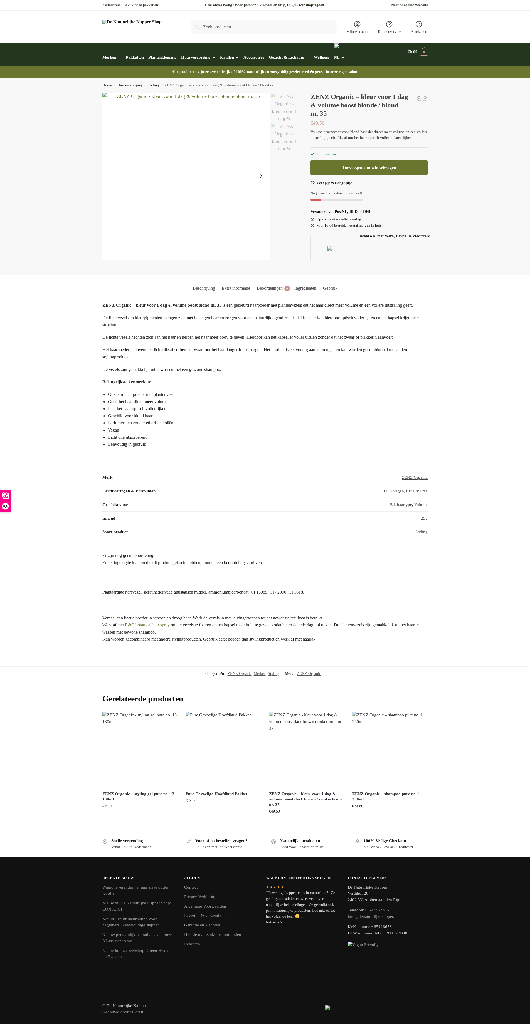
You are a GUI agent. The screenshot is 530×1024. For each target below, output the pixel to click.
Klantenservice (389, 31)
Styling (153, 85)
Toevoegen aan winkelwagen (369, 167)
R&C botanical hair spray (147, 625)
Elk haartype (401, 504)
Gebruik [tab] (330, 288)
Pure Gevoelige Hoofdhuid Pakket (216, 794)
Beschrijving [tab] (204, 288)
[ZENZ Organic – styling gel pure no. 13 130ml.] (140, 749)
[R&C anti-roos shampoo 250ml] (425, 98)
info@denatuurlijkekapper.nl (373, 916)
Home (107, 85)
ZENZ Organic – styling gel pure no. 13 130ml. (138, 797)
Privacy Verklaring (200, 896)
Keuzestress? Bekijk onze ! (130, 5)
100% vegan (393, 491)
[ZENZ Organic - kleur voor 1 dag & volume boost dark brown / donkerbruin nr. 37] (419, 98)
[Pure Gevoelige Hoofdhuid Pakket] (223, 749)
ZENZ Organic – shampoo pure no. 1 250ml (386, 797)
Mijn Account (357, 31)
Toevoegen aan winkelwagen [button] (139, 818)
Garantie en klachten (202, 925)
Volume (421, 504)
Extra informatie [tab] (236, 288)
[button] (418, 51)
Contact (191, 887)
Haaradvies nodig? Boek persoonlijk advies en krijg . (265, 5)
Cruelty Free (417, 491)
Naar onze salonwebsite (409, 5)
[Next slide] (261, 176)
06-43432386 (377, 910)
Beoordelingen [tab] (272, 288)
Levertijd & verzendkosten (207, 915)
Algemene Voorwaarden (205, 906)
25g (424, 518)
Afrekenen (419, 31)
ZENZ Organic (415, 477)
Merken (260, 673)
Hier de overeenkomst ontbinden (212, 934)
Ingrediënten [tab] (305, 288)
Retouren (192, 944)
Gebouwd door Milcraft (122, 1012)
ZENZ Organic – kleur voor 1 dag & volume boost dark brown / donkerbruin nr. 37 (305, 799)
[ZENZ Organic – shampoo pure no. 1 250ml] (389, 749)
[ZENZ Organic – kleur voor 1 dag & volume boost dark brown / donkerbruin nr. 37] (306, 749)
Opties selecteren (223, 812)
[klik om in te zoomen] (186, 176)
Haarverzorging (129, 85)
